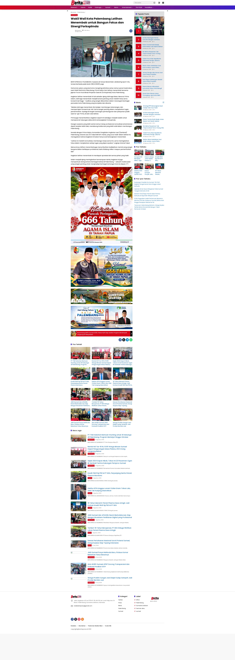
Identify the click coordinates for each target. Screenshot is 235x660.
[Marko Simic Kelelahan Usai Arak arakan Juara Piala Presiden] (138, 141)
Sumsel (120, 611)
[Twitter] (123, 339)
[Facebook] (120, 339)
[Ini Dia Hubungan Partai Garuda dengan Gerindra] (138, 114)
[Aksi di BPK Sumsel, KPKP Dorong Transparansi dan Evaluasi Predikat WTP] (101, 414)
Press (120, 603)
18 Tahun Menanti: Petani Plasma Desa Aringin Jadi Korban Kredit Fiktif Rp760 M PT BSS (122, 383)
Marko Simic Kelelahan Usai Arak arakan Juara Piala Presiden (152, 66)
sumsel (138, 611)
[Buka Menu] (163, 3)
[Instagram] (79, 619)
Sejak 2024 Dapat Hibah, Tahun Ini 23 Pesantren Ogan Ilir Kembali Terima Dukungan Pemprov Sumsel (122, 363)
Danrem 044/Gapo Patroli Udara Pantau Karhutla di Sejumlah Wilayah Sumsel (147, 195)
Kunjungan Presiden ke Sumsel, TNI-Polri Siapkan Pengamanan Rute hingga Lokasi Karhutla (147, 184)
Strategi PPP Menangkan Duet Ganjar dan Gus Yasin (153, 107)
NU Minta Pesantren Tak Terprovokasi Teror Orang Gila (151, 52)
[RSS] (82, 619)
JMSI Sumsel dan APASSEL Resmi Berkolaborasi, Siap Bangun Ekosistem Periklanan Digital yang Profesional (80, 404)
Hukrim (74, 378)
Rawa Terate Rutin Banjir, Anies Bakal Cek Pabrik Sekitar (153, 45)
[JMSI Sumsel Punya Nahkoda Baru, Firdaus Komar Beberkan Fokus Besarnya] (80, 414)
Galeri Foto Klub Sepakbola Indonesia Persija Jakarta (152, 59)
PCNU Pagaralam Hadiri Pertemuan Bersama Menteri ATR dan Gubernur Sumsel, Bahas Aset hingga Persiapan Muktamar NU (149, 200)
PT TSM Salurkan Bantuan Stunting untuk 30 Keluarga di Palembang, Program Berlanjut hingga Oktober (80, 363)
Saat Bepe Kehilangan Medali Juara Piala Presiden (152, 80)
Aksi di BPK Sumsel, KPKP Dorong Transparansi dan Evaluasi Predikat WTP (100, 424)
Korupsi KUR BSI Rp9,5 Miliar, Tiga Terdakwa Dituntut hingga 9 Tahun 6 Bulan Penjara (138, 158)
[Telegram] (127, 339)
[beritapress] (80, 3)
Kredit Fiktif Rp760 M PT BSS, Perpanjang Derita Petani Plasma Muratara (80, 383)
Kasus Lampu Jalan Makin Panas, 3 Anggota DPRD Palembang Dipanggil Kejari (149, 158)
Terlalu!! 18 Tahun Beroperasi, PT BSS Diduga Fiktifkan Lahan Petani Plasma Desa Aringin (100, 404)
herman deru (140, 608)
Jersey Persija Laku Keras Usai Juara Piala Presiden (152, 73)
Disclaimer (82, 626)
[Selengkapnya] (163, 102)
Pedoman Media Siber (95, 626)
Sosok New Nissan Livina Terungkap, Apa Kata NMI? (151, 94)
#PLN (138, 600)
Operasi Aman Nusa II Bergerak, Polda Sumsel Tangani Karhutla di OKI (148, 190)
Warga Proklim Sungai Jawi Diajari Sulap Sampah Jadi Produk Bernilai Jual (122, 424)
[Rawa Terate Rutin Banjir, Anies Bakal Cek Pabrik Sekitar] (138, 121)
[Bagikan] (130, 30)
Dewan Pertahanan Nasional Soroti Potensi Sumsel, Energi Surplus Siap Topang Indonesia (122, 404)
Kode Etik (108, 626)
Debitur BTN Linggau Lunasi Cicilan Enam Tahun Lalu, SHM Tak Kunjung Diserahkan (101, 383)
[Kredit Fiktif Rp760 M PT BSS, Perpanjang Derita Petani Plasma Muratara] (80, 373)
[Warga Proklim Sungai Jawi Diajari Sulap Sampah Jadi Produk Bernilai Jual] (122, 414)
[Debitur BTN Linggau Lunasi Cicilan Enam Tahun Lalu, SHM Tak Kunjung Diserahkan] (101, 373)
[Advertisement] (55, 646)
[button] (154, 2)
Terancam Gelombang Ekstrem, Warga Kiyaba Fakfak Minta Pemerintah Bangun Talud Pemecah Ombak (149, 207)
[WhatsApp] (130, 339)
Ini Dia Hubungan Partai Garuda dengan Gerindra (151, 39)
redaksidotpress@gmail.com (83, 606)
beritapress (78, 30)
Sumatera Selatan (142, 605)
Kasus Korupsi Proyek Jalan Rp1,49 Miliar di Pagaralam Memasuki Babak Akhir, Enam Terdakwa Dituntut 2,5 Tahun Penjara (149, 172)
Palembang (74, 15)
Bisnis (94, 398)
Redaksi (73, 626)
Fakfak (120, 600)
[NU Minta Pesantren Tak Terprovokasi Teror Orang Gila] (138, 128)
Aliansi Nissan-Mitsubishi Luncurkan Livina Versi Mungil (152, 87)
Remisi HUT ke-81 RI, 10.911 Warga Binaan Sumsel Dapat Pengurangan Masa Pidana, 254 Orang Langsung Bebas (101, 363)
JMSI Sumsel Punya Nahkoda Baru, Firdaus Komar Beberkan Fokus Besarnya (80, 424)
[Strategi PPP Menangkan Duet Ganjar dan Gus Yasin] (138, 108)
